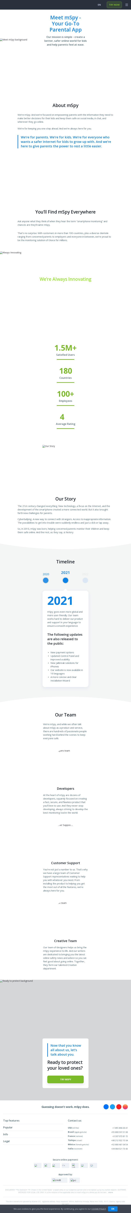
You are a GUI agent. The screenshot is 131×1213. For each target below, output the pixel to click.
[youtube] (118, 1106)
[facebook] (106, 1106)
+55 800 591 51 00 (119, 1132)
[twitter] (112, 1106)
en (99, 4)
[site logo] (8, 5)
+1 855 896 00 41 (120, 1127)
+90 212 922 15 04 (119, 1140)
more (110, 1192)
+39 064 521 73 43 (119, 1148)
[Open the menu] (126, 5)
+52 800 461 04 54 (119, 1144)
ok (112, 1208)
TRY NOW (114, 4)
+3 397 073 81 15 (120, 1136)
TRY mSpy (65, 1079)
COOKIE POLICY (98, 1208)
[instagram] (125, 1106)
